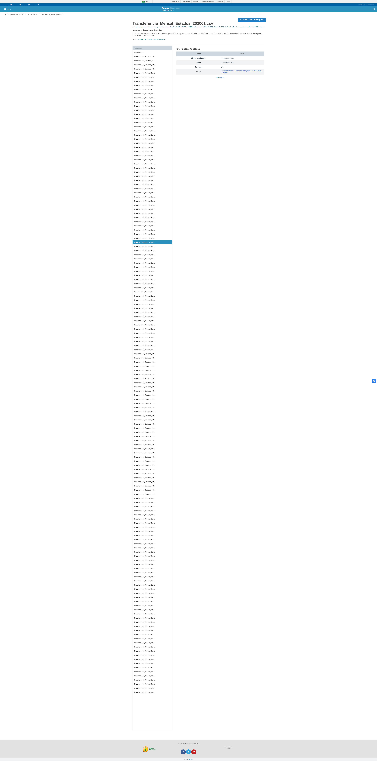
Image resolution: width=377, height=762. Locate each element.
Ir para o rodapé (35, 5)
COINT (22, 14)
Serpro (191, 759)
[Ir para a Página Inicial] (175, 9)
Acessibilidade (362, 5)
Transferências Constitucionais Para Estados (151, 39)
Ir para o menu (16, 5)
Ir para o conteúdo (7, 5)
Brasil (145, 1)
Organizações (13, 14)
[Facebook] (183, 752)
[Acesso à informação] (149, 749)
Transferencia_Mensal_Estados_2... (52, 14)
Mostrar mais (220, 77)
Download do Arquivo (252, 19)
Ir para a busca (25, 5)
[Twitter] (188, 752)
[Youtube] (193, 752)
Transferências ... (33, 14)
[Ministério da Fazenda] (228, 748)
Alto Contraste (370, 5)
